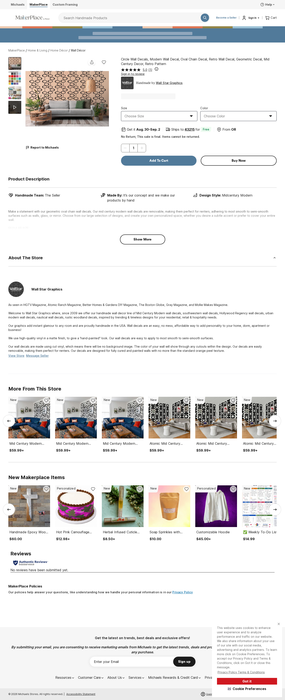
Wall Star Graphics (169, 83)
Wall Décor (78, 50)
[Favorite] (104, 62)
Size (124, 108)
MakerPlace (16, 50)
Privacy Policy (182, 592)
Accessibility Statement (80, 694)
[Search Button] (205, 18)
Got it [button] (247, 681)
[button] (247, 688)
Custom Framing (65, 4)
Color (204, 108)
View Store (16, 355)
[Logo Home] (32, 17)
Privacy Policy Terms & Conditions (241, 672)
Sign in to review (133, 74)
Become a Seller (226, 17)
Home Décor (59, 50)
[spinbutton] (133, 148)
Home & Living (37, 50)
